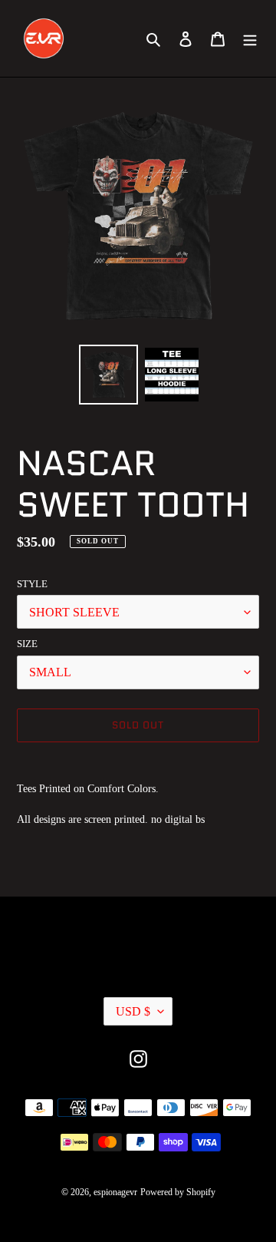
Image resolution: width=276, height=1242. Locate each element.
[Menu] (250, 38)
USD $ (133, 1011)
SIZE (27, 643)
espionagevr (115, 1192)
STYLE (32, 584)
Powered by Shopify (177, 1192)
